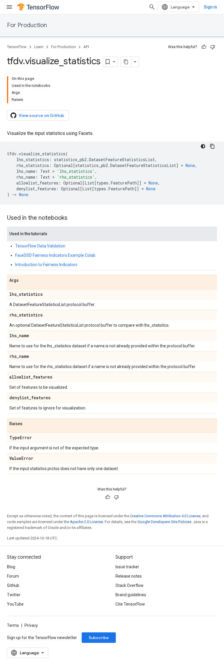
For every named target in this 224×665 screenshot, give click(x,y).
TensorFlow (17, 47)
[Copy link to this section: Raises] (28, 424)
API (86, 47)
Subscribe (99, 637)
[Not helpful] (212, 47)
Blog (11, 566)
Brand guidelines (131, 594)
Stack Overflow (130, 585)
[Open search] (151, 6)
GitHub (13, 585)
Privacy (31, 625)
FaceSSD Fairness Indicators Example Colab (55, 255)
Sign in (210, 7)
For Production (27, 25)
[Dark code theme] (203, 146)
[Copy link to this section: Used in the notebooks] (73, 218)
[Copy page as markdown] (126, 62)
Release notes (129, 576)
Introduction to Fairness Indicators (46, 264)
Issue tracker (127, 566)
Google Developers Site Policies (164, 522)
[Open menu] (9, 7)
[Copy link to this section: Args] (24, 280)
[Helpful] (204, 47)
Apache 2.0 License (86, 522)
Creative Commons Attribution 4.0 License (165, 516)
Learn (38, 47)
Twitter (13, 594)
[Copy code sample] (212, 146)
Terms (13, 625)
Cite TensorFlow (130, 604)
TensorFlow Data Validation (40, 246)
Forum (13, 576)
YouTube (15, 604)
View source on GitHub (41, 115)
